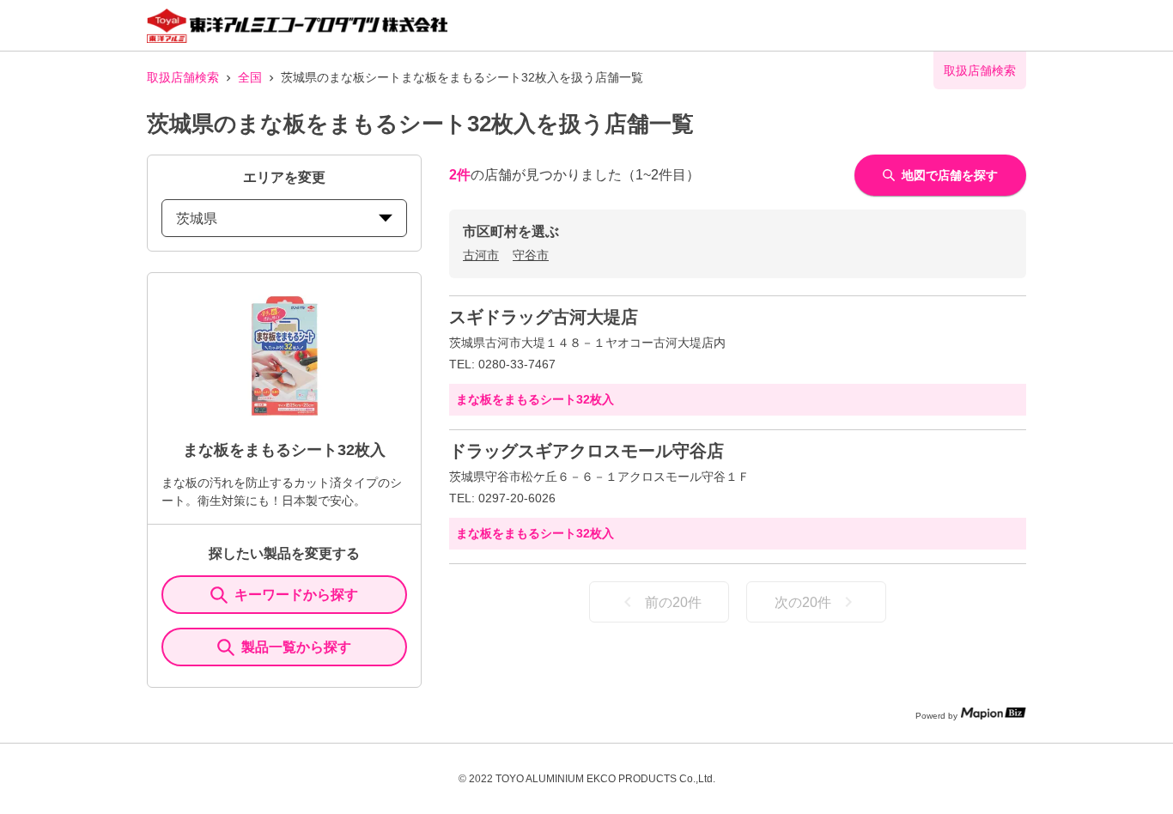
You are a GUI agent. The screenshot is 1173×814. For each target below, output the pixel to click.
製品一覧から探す (296, 647)
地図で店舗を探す (950, 175)
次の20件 (803, 602)
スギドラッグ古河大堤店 (543, 316)
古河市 (481, 255)
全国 (250, 77)
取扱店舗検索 (183, 77)
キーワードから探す (296, 594)
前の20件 (673, 602)
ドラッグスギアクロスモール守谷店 (586, 450)
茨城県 (196, 218)
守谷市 (531, 255)
